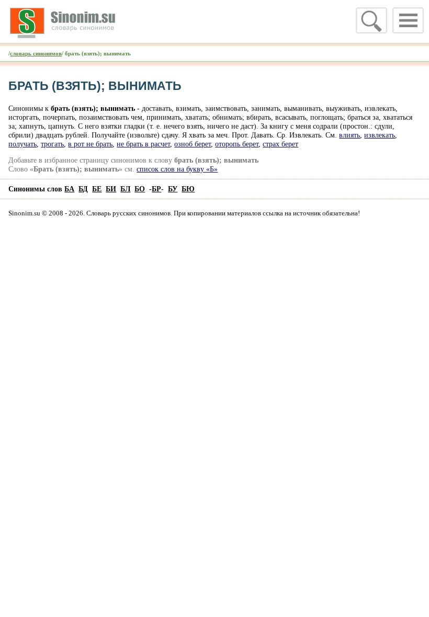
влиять (349, 135)
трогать (52, 144)
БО (139, 189)
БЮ (188, 189)
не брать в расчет (143, 144)
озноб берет (192, 144)
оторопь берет (236, 144)
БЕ (96, 189)
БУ (172, 189)
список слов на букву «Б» (177, 169)
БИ (111, 189)
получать (22, 144)
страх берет (280, 144)
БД (83, 189)
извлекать (379, 135)
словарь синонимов (36, 53)
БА (69, 189)
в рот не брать (90, 144)
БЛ (125, 189)
